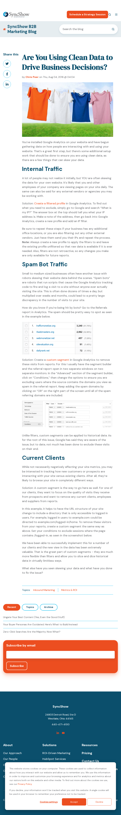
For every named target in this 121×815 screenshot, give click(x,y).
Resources (90, 745)
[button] (109, 14)
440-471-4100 (81, 4)
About (8, 745)
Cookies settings (49, 801)
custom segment (57, 360)
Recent (11, 607)
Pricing (87, 753)
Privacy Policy (25, 784)
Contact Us (90, 761)
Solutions (49, 745)
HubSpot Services (54, 759)
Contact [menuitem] (113, 4)
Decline (99, 801)
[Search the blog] (113, 29)
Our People (10, 759)
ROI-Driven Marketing (56, 753)
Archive (48, 607)
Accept (74, 801)
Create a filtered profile (49, 203)
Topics (30, 607)
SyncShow (60, 706)
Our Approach (12, 753)
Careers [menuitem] (97, 4)
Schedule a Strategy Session (87, 14)
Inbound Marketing (44, 590)
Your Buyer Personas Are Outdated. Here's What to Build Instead (40, 624)
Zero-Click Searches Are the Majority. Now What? (31, 631)
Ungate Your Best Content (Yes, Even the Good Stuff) (34, 617)
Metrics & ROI (69, 590)
